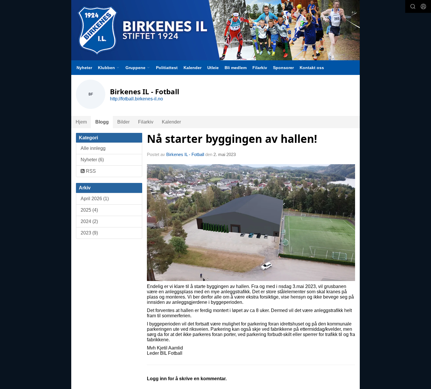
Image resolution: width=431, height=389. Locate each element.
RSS (90, 171)
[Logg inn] (423, 6)
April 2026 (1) (95, 198)
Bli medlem (236, 67)
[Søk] (413, 6)
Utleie (213, 67)
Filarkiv (259, 67)
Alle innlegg (93, 148)
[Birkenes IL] (215, 30)
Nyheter (84, 67)
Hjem (81, 121)
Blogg (102, 121)
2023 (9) (89, 232)
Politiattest (167, 67)
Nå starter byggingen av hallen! (232, 138)
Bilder (123, 121)
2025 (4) (89, 210)
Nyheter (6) (92, 159)
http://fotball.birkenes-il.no (136, 98)
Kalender (192, 67)
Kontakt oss (312, 67)
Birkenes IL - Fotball (185, 154)
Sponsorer (283, 67)
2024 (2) (89, 221)
